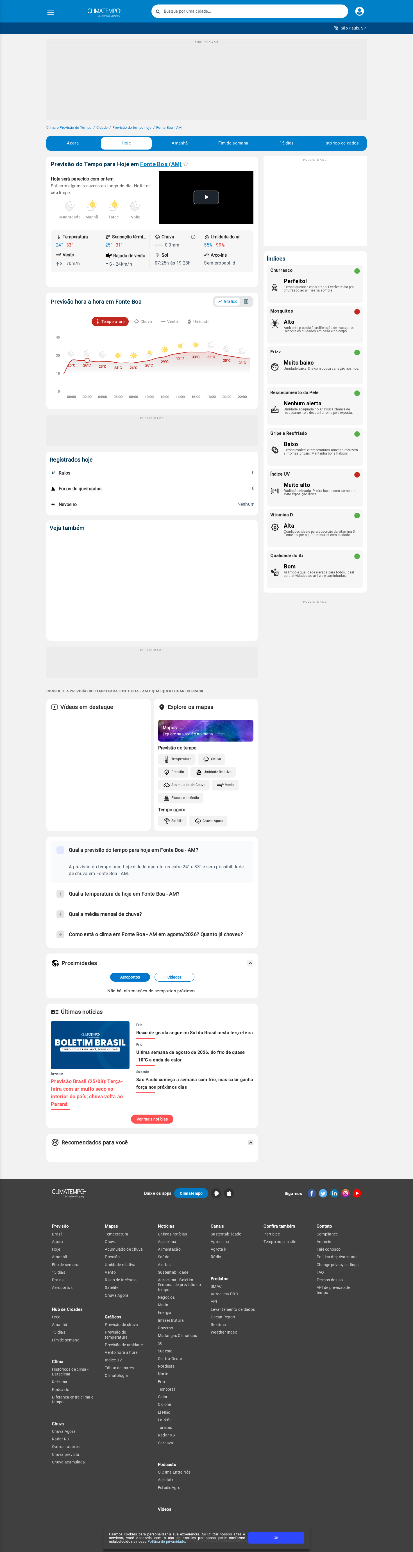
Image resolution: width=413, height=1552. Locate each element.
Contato (324, 1226)
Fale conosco (329, 1249)
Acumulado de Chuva (188, 785)
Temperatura (181, 759)
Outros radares (66, 1446)
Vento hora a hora (121, 1352)
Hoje (126, 143)
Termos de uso (330, 1280)
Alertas (164, 1264)
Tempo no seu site (280, 1241)
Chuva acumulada (68, 1462)
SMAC (216, 1286)
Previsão (60, 1226)
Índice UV (113, 1360)
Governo (165, 1328)
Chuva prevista (65, 1454)
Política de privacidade (166, 1541)
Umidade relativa (120, 1264)
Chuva (216, 759)
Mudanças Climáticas (177, 1335)
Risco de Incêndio (185, 798)
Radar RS (166, 1435)
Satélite (177, 821)
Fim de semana (233, 143)
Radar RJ (60, 1439)
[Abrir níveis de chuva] (193, 237)
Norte (163, 1374)
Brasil (57, 1234)
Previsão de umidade (124, 1345)
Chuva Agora (213, 821)
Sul (161, 1343)
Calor (163, 1397)
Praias (58, 1280)
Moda (163, 1305)
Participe (272, 1234)
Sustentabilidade (173, 1272)
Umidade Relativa (218, 772)
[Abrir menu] (50, 12)
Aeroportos (130, 977)
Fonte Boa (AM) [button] (160, 164)
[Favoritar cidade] (185, 163)
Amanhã (180, 143)
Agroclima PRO (224, 1294)
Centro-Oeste (170, 1358)
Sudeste (165, 1351)
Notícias (166, 1226)
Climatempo (191, 1193)
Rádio (216, 1257)
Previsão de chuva (121, 1324)
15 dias (287, 143)
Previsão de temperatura (116, 1334)
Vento (230, 785)
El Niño (164, 1412)
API (214, 1301)
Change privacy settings (337, 1264)
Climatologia (116, 1375)
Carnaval (166, 1443)
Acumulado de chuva (124, 1249)
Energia (165, 1312)
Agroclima (167, 1241)
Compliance (327, 1234)
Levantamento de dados (233, 1309)
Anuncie (324, 1241)
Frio (161, 1381)
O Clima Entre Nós (174, 1472)
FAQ (320, 1272)
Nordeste (166, 1366)
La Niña (165, 1420)
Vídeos (165, 1509)
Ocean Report (223, 1317)
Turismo (165, 1427)
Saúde (163, 1257)
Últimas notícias (172, 1234)
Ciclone (164, 1404)
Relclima (59, 1382)
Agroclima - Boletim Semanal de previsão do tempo (179, 1285)
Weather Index (224, 1332)
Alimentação (169, 1249)
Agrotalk (165, 1480)
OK (276, 1538)
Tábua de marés (119, 1368)
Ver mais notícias (152, 1119)
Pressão (177, 772)
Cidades (174, 977)
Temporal (166, 1389)
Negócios (166, 1297)
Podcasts (60, 1389)
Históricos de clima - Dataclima (70, 1371)
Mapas (111, 1226)
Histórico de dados (340, 143)
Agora (73, 143)
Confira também (279, 1226)
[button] (349, 28)
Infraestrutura (171, 1320)
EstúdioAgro (169, 1487)
